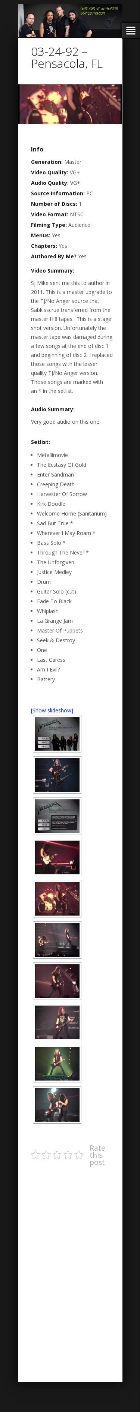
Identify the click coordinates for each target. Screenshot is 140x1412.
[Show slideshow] (52, 710)
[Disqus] (72, 1267)
